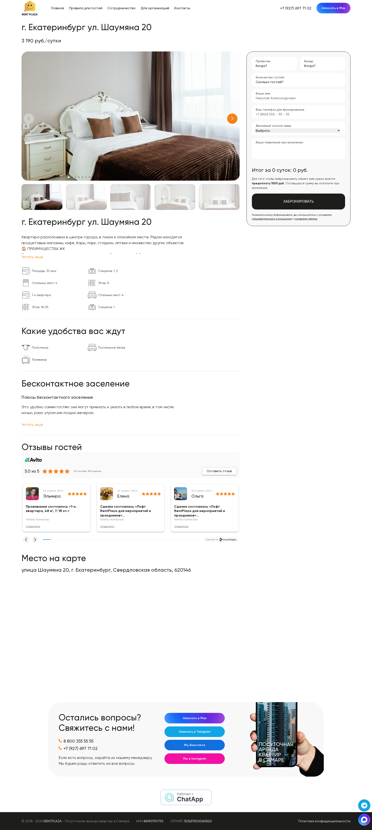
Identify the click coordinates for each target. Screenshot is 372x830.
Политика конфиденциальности (324, 821)
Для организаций (155, 8)
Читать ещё (32, 256)
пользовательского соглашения (271, 218)
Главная (57, 8)
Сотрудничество (121, 8)
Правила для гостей (85, 8)
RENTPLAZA (53, 821)
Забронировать (298, 201)
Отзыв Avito (33, 526)
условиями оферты (305, 218)
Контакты (182, 8)
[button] (232, 118)
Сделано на (212, 539)
